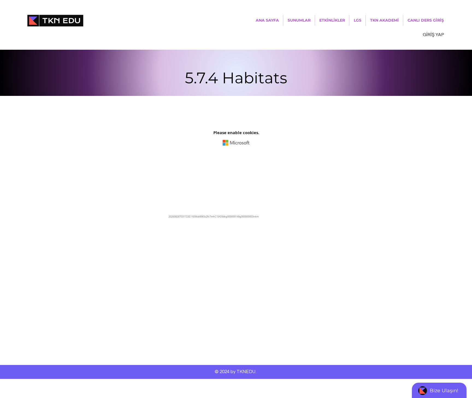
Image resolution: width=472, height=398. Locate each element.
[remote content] (236, 167)
